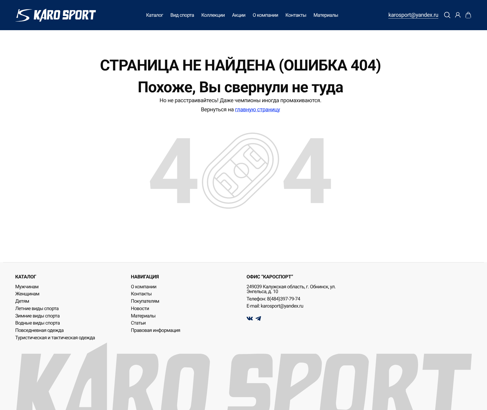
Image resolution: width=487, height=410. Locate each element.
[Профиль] (457, 15)
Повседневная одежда (39, 330)
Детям (22, 301)
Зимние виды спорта (37, 316)
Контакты (295, 15)
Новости (140, 308)
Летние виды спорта (37, 308)
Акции (239, 15)
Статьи (138, 323)
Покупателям (145, 301)
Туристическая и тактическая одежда (55, 338)
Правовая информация (155, 330)
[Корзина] (468, 15)
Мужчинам (27, 287)
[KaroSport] (55, 15)
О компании (265, 15)
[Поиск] (447, 15)
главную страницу (257, 109)
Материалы (326, 15)
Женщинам (27, 294)
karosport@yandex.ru (413, 15)
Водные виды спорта (37, 323)
